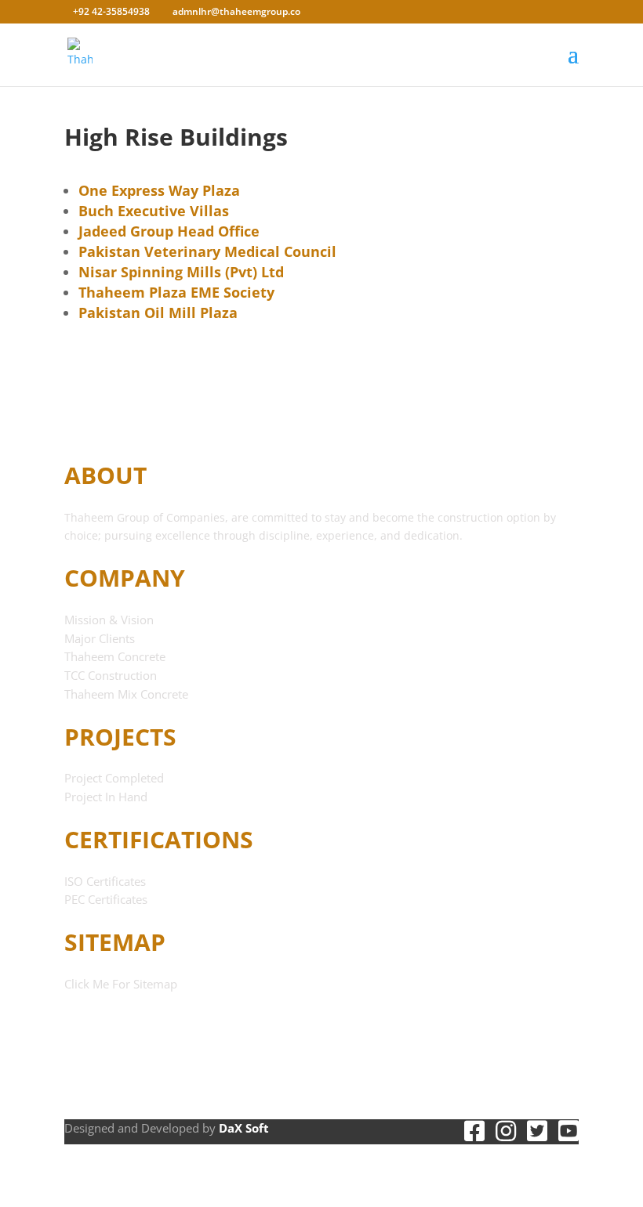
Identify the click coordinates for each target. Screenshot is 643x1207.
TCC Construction (110, 675)
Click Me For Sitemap (120, 984)
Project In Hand (105, 796)
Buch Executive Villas (153, 210)
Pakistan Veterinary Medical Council (207, 251)
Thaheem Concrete (114, 656)
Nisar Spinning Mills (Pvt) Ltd (181, 271)
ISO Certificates (105, 881)
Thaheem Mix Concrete (126, 694)
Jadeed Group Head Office (169, 231)
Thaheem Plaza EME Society (176, 292)
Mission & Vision (109, 619)
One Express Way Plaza (159, 190)
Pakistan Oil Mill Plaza (158, 312)
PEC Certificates (105, 899)
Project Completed (114, 778)
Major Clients (99, 638)
